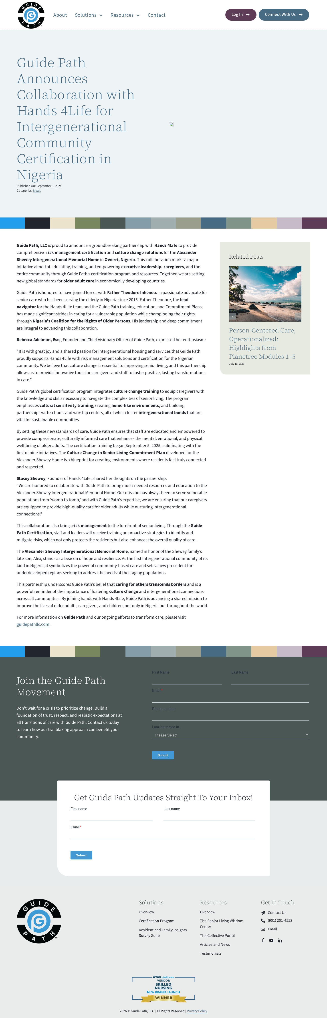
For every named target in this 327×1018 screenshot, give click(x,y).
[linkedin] (280, 940)
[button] (232, 316)
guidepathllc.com (33, 624)
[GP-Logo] (31, 4)
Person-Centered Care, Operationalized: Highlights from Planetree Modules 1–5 (262, 343)
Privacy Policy (197, 1011)
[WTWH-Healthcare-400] (163, 976)
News (37, 190)
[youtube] (271, 940)
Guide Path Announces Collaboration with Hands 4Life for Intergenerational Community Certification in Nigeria (76, 118)
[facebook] (263, 940)
